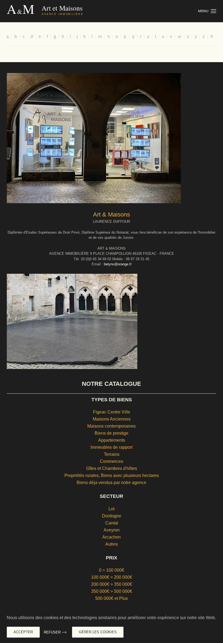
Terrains (111, 454)
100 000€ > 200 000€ (111, 577)
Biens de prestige (111, 433)
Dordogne (111, 516)
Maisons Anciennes (112, 419)
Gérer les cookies (98, 632)
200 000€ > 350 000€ (111, 584)
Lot (111, 509)
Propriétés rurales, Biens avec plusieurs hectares (111, 475)
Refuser (52, 632)
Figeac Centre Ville (111, 412)
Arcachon (111, 537)
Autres (111, 544)
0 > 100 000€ (111, 570)
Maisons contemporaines (111, 426)
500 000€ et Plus (111, 598)
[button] (207, 11)
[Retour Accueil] (56, 11)
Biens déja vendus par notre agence (111, 482)
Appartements (111, 440)
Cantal (111, 523)
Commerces (111, 461)
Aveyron (112, 530)
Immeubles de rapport (111, 447)
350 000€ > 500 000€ (111, 591)
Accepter (23, 632)
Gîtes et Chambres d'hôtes (111, 468)
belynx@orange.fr (118, 264)
